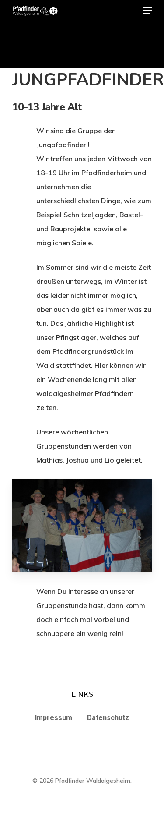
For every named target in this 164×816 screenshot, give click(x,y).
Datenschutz (108, 718)
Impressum (53, 718)
